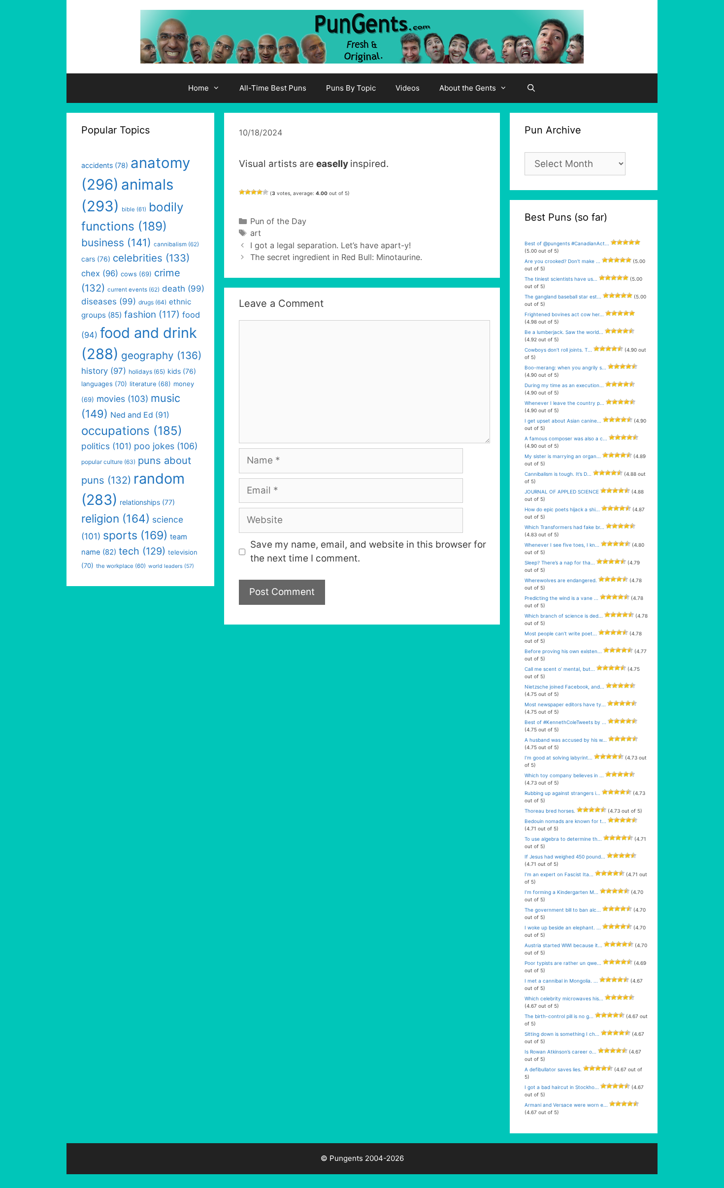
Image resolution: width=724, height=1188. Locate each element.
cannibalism (176, 244)
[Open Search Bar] (531, 88)
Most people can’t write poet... (561, 633)
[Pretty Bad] (248, 192)
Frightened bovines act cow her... (564, 314)
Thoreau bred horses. (550, 811)
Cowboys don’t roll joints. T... (558, 350)
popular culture (108, 461)
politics (106, 446)
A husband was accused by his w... (566, 740)
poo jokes (165, 446)
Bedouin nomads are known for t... (565, 821)
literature (150, 384)
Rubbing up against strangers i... (562, 793)
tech (142, 551)
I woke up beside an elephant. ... (563, 927)
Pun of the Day (278, 221)
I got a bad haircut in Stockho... (562, 1087)
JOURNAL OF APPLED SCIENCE (562, 492)
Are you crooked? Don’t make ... (562, 261)
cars (95, 259)
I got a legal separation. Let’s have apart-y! (330, 245)
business (116, 242)
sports (135, 535)
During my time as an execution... (564, 385)
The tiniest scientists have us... (561, 279)
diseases (108, 301)
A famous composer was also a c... (566, 438)
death (183, 289)
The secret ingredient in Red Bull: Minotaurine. (336, 257)
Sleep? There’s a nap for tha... (560, 562)
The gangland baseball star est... (563, 296)
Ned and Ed (139, 415)
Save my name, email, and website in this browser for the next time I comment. (368, 551)
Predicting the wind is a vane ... (561, 598)
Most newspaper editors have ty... (565, 704)
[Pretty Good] (260, 192)
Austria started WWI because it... (563, 945)
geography (161, 355)
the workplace (121, 565)
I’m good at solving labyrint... (558, 757)
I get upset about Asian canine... (563, 421)
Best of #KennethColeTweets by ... (565, 722)
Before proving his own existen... (563, 651)
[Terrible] (242, 192)
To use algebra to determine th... (563, 839)
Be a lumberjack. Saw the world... (564, 332)
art (255, 233)
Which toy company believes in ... (564, 775)
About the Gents (467, 88)
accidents (104, 165)
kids (181, 371)
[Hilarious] (265, 192)
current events (133, 289)
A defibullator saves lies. (553, 1069)
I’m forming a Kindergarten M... (561, 892)
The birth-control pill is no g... (559, 1016)
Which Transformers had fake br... (564, 527)
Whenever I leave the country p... (564, 403)
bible (134, 209)
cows (136, 274)
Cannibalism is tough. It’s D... (558, 474)
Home (198, 88)
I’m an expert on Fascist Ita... (559, 874)
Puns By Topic (351, 88)
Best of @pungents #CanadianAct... (567, 243)
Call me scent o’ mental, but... (560, 669)
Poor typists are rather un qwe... (563, 963)
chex (99, 273)
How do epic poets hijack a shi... (562, 509)
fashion (152, 314)
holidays (147, 371)
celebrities (151, 258)
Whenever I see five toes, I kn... (562, 545)
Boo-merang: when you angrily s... (565, 367)
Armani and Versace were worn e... (566, 1105)
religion (115, 518)
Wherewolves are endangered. (561, 580)
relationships (147, 502)
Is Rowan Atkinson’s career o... (560, 1052)
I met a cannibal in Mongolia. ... (561, 981)
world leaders (171, 566)
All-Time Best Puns (272, 88)
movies (122, 399)
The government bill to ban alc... (563, 910)
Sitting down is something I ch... (562, 1034)
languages (104, 384)
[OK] (254, 192)
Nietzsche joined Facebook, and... (564, 687)
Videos (407, 88)
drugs (152, 302)
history (103, 371)
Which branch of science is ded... (564, 616)
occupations (131, 431)
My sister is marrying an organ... (563, 456)
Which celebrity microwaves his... (564, 998)
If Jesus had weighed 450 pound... (565, 856)
